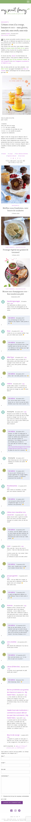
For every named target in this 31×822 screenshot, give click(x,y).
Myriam (14, 56)
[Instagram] (15, 810)
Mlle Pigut (10, 357)
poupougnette (12, 576)
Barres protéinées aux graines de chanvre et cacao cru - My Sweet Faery (18, 692)
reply (11, 303)
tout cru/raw (22, 156)
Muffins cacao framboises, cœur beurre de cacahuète (15, 209)
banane (4, 153)
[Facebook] (11, 810)
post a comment (5, 35)
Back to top (14, 816)
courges (11, 153)
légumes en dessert (12, 156)
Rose (8, 331)
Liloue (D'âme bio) (13, 667)
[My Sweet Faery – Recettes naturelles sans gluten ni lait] (15, 11)
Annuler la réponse (15, 748)
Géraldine (8, 33)
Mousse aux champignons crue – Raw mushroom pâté (15, 292)
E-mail (3, 762)
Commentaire (5, 776)
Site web (3, 769)
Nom (3, 756)
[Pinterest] (19, 810)
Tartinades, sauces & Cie (15, 247)
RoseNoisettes (12, 486)
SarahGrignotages (13, 301)
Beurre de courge (13, 735)
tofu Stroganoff (5, 61)
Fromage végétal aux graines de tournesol (15, 251)
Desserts (5, 22)
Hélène (9, 384)
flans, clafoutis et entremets (22, 153)
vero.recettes (11, 642)
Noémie (10, 605)
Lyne (8, 546)
